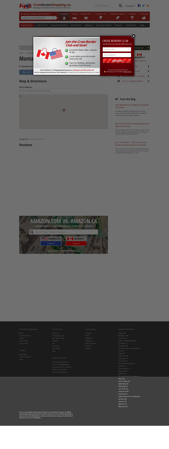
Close (133, 36)
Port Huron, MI (123, 389)
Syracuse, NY (122, 401)
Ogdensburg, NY (123, 384)
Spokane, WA (122, 399)
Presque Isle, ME (123, 391)
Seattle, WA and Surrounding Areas (129, 396)
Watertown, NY (123, 406)
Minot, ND (121, 379)
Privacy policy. (127, 71)
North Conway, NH (124, 381)
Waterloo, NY (122, 404)
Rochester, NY (122, 394)
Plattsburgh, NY (123, 386)
